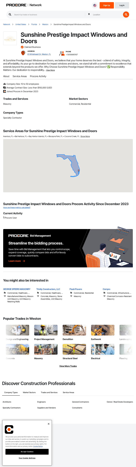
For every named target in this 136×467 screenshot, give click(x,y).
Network (36, 5)
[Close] (49, 424)
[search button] (126, 14)
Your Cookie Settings (27, 458)
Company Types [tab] (11, 392)
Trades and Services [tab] (49, 392)
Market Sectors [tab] (29, 392)
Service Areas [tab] (68, 392)
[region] (27, 443)
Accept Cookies (27, 452)
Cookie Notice (38, 446)
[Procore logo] (16, 5)
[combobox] (107, 14)
